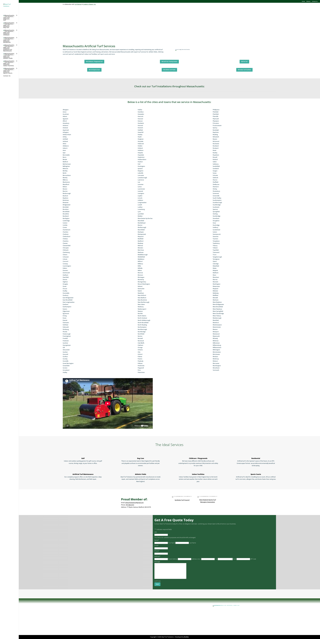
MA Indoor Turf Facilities (244, 69)
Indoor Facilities (8, 65)
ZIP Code (253, 559)
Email (156, 545)
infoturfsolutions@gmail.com (134, 503)
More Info (66, 627)
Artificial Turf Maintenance (7, 50)
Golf (4, 20)
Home (303, 1)
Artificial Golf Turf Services (147, 617)
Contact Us (315, 1)
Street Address (173, 559)
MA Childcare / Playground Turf (94, 61)
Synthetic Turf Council (182, 500)
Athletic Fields (8, 58)
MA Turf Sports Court (94, 69)
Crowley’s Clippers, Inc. (89, 4)
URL (155, 532)
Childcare (6, 35)
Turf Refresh (78, 4)
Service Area (143, 624)
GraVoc (186, 637)
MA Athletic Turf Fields (169, 69)
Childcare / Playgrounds (198, 458)
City (216, 559)
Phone (156, 551)
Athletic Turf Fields (145, 613)
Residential (7, 42)
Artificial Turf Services (146, 611)
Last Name (192, 543)
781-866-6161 (130, 505)
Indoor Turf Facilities (145, 619)
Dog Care (6, 27)
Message (157, 562)
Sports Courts (7, 73)
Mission (308, 1)
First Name (171, 543)
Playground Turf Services (147, 615)
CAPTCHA (157, 581)
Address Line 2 (196, 559)
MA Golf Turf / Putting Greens (169, 61)
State (234, 559)
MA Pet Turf (244, 61)
